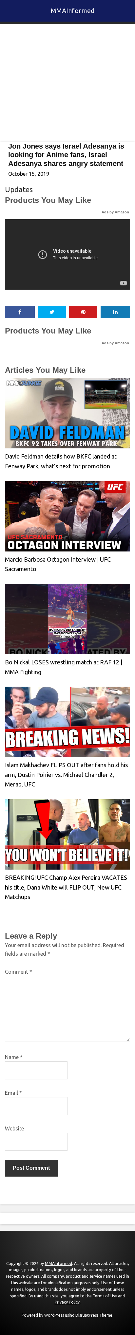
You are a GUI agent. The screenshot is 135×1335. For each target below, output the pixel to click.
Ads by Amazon (115, 212)
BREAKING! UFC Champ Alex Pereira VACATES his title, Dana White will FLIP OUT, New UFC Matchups (66, 887)
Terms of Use (105, 1296)
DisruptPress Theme (93, 1315)
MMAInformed (73, 10)
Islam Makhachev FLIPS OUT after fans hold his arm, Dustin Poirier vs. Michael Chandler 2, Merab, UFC (66, 774)
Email (13, 1093)
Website (14, 1128)
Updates (19, 189)
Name (14, 1057)
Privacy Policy (67, 1302)
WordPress (54, 1315)
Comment (18, 972)
